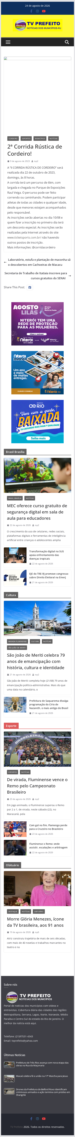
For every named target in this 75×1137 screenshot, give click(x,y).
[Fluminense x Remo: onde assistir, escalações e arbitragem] (15, 848)
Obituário (38, 911)
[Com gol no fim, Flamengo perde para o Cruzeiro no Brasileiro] (15, 829)
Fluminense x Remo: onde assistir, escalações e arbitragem (48, 845)
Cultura (35, 641)
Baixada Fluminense (17, 641)
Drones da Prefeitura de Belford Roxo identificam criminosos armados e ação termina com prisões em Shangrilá (43, 1092)
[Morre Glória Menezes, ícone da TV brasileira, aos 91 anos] (37, 888)
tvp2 (36, 161)
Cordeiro (13, 138)
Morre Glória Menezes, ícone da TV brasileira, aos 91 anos (35, 922)
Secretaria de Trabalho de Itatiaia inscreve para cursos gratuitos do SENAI (36, 275)
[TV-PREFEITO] (29, 993)
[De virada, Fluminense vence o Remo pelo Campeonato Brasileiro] (37, 749)
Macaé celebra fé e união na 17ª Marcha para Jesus (42, 1076)
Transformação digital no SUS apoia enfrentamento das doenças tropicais (46, 555)
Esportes (26, 138)
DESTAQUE (12, 911)
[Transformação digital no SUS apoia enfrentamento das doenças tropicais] (15, 557)
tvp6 (37, 932)
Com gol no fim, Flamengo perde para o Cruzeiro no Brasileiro (48, 827)
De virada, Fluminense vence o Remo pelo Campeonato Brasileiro (37, 786)
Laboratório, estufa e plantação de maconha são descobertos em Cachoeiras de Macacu (39, 262)
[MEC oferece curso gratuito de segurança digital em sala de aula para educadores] (37, 475)
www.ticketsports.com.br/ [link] (24, 237)
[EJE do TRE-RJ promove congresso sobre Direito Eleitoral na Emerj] (15, 578)
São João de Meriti (17, 647)
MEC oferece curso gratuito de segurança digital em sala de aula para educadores (37, 512)
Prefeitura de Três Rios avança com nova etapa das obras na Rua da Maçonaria (42, 1064)
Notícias (53, 138)
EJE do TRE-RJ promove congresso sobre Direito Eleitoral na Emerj (48, 575)
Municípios (40, 138)
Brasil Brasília (14, 498)
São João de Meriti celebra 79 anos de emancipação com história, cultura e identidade (36, 661)
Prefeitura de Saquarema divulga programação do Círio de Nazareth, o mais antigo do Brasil (48, 704)
